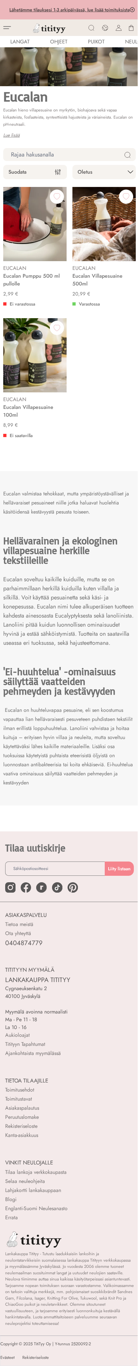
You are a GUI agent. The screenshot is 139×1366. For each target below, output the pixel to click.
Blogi (10, 1199)
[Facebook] (26, 887)
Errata (11, 1217)
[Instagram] (10, 887)
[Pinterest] (73, 887)
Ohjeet (58, 41)
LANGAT (19, 41)
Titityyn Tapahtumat (25, 1044)
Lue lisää (11, 135)
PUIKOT (96, 41)
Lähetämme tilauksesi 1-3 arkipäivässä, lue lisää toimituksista (69, 9)
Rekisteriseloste (21, 1126)
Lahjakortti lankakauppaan (33, 1190)
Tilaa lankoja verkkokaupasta (36, 1172)
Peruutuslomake (22, 1117)
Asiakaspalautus (22, 1108)
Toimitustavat (18, 1099)
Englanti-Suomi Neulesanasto (36, 1208)
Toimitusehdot (19, 1090)
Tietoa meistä (19, 924)
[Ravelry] (41, 887)
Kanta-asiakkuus (21, 1135)
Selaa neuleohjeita (25, 1181)
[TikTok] (57, 887)
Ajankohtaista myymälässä (33, 1053)
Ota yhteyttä (18, 933)
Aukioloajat (17, 1035)
